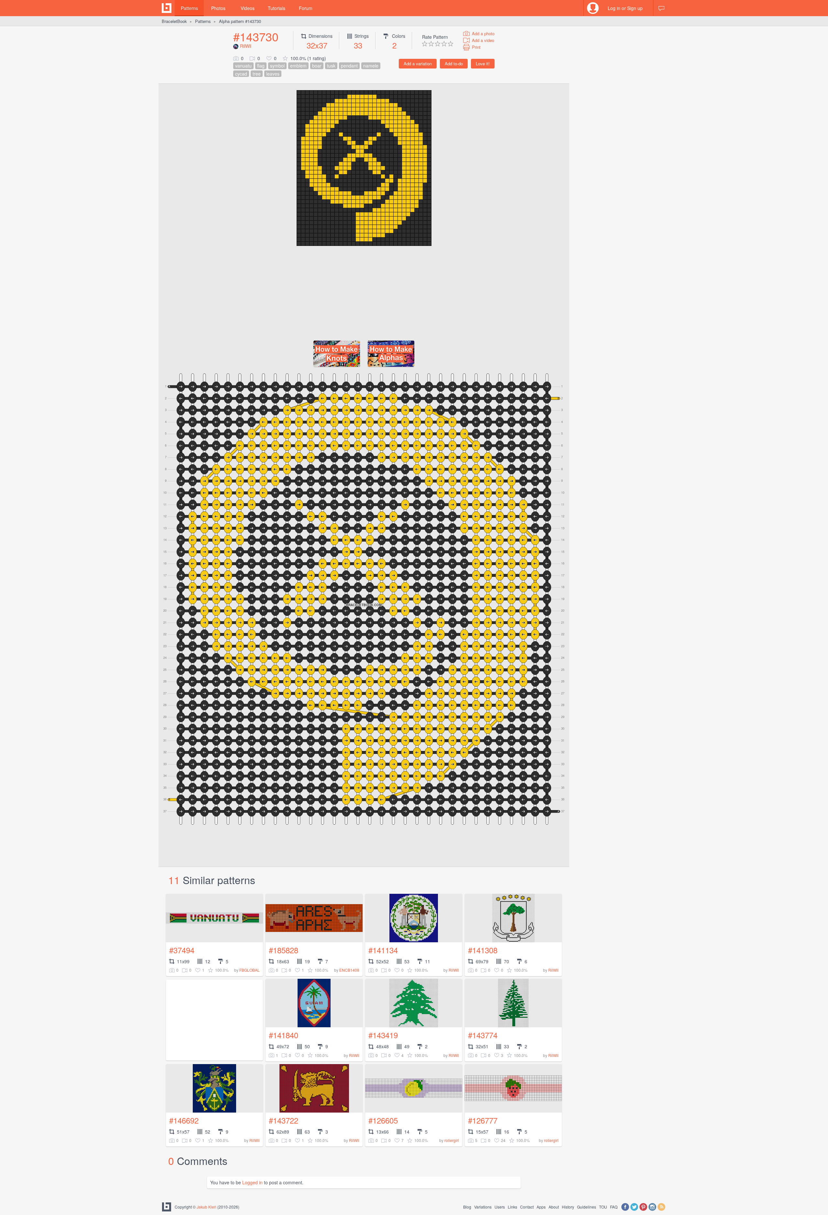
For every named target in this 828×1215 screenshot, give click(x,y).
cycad (241, 73)
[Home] (166, 8)
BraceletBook (174, 21)
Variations (483, 1207)
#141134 (383, 950)
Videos (248, 8)
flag (261, 65)
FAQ (613, 1207)
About (554, 1207)
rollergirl (451, 1140)
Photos (218, 8)
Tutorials (276, 8)
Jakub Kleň (206, 1207)
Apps (541, 1207)
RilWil (245, 46)
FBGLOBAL (249, 970)
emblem (298, 65)
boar (316, 65)
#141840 (283, 1035)
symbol (277, 65)
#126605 (383, 1120)
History (568, 1207)
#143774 (482, 1035)
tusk (331, 65)
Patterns (189, 8)
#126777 (482, 1120)
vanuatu (243, 65)
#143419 (383, 1035)
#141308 (482, 950)
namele (370, 65)
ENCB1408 (349, 970)
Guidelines (586, 1207)
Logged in (252, 1182)
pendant (349, 65)
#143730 (255, 36)
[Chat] (661, 8)
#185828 (283, 950)
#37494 (181, 950)
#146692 (184, 1120)
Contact (527, 1207)
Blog (467, 1207)
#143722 (283, 1120)
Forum (305, 8)
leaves (272, 73)
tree (257, 73)
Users (500, 1207)
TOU (603, 1207)
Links (512, 1207)
